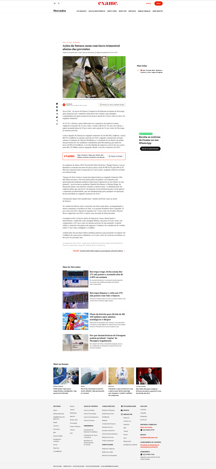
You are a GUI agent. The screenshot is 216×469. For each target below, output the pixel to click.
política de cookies (78, 466)
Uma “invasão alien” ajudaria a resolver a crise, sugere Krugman (151, 71)
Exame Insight (58, 436)
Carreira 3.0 (127, 421)
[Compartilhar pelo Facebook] (57, 107)
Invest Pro (123, 11)
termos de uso (67, 466)
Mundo (72, 406)
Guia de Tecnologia (90, 414)
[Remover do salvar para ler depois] (57, 124)
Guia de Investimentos (97, 11)
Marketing (73, 413)
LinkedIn (143, 413)
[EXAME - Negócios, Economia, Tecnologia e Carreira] (108, 3)
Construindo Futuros (109, 424)
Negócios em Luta (108, 437)
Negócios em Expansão (109, 455)
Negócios (56, 448)
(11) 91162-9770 (148, 430)
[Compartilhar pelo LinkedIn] (57, 110)
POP (71, 433)
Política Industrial (108, 440)
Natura (65, 245)
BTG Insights (81, 11)
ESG (54, 432)
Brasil (55, 422)
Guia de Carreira (89, 420)
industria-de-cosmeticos (95, 245)
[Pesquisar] (58, 3)
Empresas (86, 243)
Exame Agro (74, 420)
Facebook (143, 420)
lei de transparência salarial (109, 466)
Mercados (59, 10)
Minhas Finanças (144, 11)
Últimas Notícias (58, 414)
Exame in (127, 418)
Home (64, 42)
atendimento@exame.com (149, 437)
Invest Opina (112, 11)
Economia (56, 429)
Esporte (72, 416)
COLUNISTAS (57, 451)
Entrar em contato (146, 427)
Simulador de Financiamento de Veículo (89, 443)
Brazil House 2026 (108, 414)
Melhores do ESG (107, 452)
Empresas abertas (98, 243)
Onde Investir (157, 11)
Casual (72, 409)
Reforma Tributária (108, 410)
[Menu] (54, 3)
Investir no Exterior (108, 430)
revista (126, 410)
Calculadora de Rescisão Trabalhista (90, 431)
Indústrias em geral (77, 245)
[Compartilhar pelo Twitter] (57, 117)
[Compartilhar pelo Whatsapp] (57, 104)
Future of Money (75, 426)
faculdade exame (130, 406)
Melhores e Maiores (108, 449)
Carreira (56, 426)
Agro (125, 438)
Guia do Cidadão (89, 410)
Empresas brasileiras (114, 243)
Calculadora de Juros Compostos (90, 436)
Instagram (143, 416)
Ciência (72, 430)
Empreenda (127, 441)
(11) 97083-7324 (148, 454)
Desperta (126, 424)
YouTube (143, 409)
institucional (57, 466)
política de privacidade (92, 466)
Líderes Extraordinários (109, 434)
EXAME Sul (105, 417)
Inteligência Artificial (57, 440)
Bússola (104, 420)
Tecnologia (73, 423)
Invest (70, 42)
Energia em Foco (107, 427)
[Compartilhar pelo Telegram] (57, 114)
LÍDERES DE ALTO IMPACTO (59, 418)
